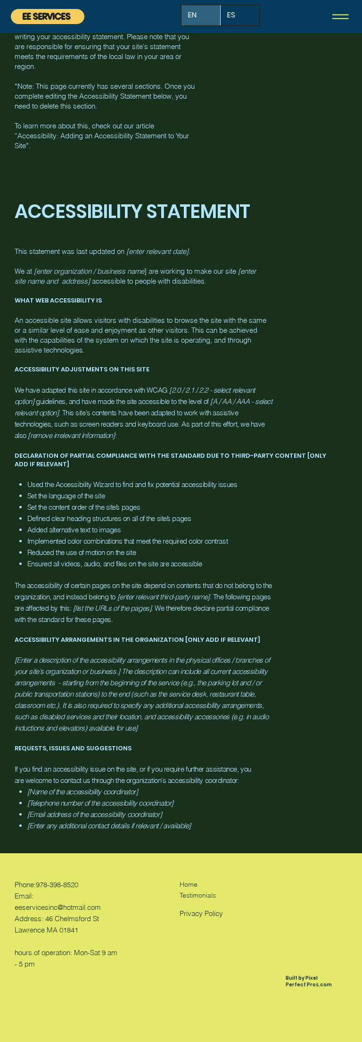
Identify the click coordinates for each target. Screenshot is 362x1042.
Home (188, 884)
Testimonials (198, 895)
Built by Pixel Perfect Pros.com (309, 981)
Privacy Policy (201, 913)
